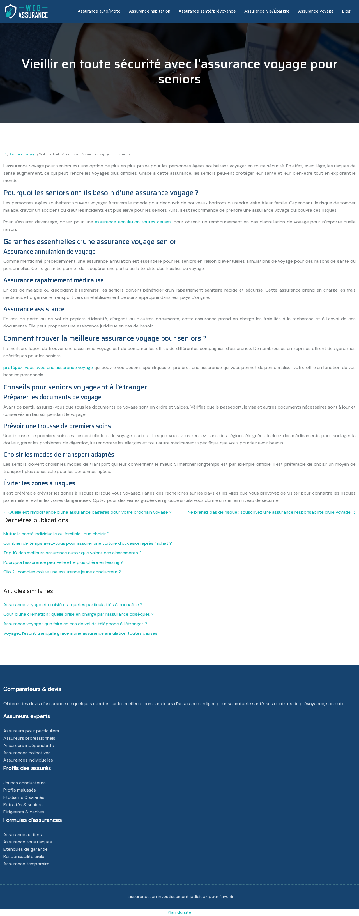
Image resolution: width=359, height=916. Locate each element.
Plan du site (179, 912)
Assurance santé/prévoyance (207, 11)
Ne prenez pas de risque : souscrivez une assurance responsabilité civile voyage (269, 512)
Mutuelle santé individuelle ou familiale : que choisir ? (56, 534)
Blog (346, 11)
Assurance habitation (149, 11)
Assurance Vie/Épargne (267, 11)
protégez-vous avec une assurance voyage (48, 367)
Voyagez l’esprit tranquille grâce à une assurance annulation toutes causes (80, 633)
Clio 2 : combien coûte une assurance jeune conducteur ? (62, 572)
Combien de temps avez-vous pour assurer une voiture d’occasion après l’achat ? (87, 543)
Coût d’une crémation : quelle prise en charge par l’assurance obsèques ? (78, 614)
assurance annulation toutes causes (133, 222)
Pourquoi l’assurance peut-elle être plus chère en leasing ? (63, 562)
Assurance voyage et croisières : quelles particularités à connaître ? (72, 605)
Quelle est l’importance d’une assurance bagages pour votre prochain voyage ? (90, 512)
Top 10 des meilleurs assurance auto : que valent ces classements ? (72, 553)
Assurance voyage (316, 11)
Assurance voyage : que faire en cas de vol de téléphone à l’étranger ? (75, 624)
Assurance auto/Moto (99, 11)
